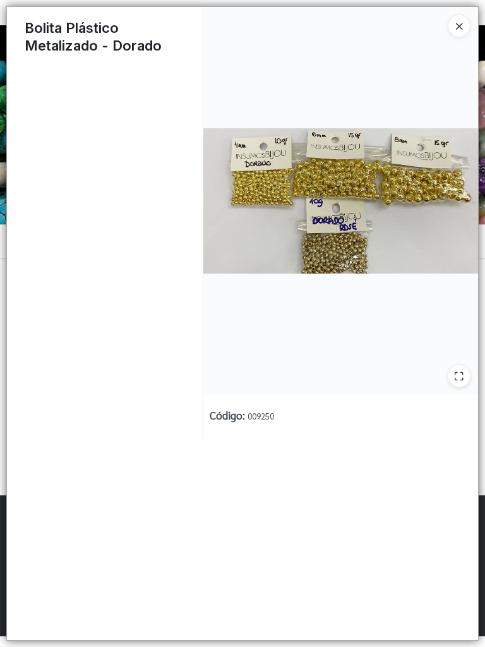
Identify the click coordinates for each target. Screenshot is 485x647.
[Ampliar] (459, 376)
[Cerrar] (459, 26)
